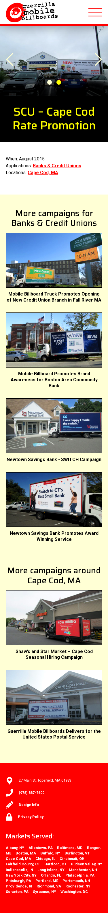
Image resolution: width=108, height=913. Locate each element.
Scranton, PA (17, 891)
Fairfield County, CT (23, 864)
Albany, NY (15, 848)
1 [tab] (49, 82)
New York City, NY (21, 875)
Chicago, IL (45, 858)
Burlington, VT (77, 853)
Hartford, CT (55, 864)
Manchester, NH (83, 870)
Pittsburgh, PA (18, 881)
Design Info (29, 805)
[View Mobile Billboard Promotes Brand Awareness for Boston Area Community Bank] (54, 340)
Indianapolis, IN (19, 870)
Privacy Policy (30, 817)
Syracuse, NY (44, 891)
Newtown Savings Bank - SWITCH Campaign (54, 459)
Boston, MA (26, 853)
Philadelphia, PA (79, 875)
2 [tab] (58, 82)
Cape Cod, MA (43, 172)
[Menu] (95, 12)
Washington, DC (74, 891)
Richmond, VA (49, 886)
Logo (32, 12)
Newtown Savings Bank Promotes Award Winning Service (54, 536)
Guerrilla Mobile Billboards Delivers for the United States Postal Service (54, 734)
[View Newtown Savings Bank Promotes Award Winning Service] (54, 500)
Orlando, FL (51, 875)
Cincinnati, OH (72, 858)
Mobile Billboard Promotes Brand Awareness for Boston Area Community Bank (54, 379)
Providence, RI (19, 886)
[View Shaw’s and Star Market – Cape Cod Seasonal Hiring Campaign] (54, 617)
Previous (18, 54)
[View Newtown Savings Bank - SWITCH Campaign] (54, 426)
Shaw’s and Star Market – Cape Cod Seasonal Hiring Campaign (54, 654)
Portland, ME (46, 881)
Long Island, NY (51, 870)
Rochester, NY (77, 886)
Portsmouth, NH (76, 881)
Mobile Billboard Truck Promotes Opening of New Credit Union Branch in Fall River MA (54, 297)
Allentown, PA (41, 848)
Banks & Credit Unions (57, 165)
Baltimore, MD (70, 848)
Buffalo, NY (50, 853)
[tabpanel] (54, 61)
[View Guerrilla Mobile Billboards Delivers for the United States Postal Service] (54, 697)
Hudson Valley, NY (86, 864)
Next (90, 64)
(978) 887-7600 (31, 792)
